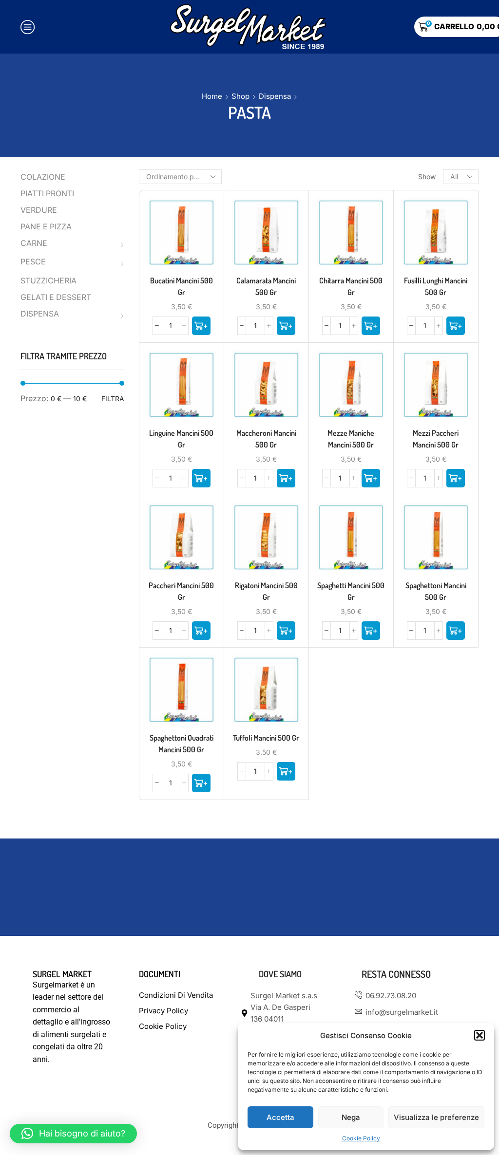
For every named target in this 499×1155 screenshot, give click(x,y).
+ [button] (181, 236)
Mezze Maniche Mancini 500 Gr (350, 438)
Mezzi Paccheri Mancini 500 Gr (436, 438)
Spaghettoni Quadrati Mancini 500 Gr (181, 743)
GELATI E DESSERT (55, 297)
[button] (479, 1035)
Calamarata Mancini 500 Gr (266, 286)
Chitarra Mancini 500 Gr (351, 286)
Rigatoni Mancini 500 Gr (266, 591)
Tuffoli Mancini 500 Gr (266, 738)
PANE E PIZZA (46, 226)
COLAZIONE (42, 177)
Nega (351, 1117)
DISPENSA (39, 313)
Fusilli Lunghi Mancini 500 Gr (435, 286)
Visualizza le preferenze (436, 1117)
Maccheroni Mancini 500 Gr (266, 438)
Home (212, 96)
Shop (240, 96)
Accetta (280, 1117)
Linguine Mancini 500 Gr (181, 438)
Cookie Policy (361, 1138)
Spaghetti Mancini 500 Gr (350, 591)
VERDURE (38, 210)
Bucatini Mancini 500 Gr (181, 286)
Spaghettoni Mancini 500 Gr (435, 591)
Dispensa (275, 96)
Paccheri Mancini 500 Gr (181, 591)
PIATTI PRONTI (47, 193)
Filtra (112, 398)
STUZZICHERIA (48, 280)
